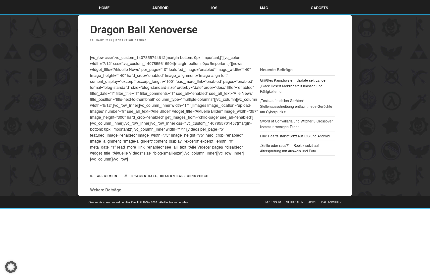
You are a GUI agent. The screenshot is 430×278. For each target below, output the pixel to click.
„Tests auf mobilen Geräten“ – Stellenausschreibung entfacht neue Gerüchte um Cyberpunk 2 (296, 106)
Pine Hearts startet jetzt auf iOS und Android (295, 135)
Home (104, 7)
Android (160, 7)
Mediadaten (294, 202)
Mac (264, 7)
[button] (11, 267)
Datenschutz (331, 202)
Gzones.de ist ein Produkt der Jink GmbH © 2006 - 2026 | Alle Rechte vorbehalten (138, 202)
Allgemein (107, 176)
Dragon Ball (144, 176)
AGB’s (312, 202)
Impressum (273, 202)
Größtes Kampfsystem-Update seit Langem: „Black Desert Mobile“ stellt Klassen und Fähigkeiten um (294, 86)
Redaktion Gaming (131, 40)
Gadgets (319, 7)
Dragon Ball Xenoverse (184, 176)
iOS (214, 7)
